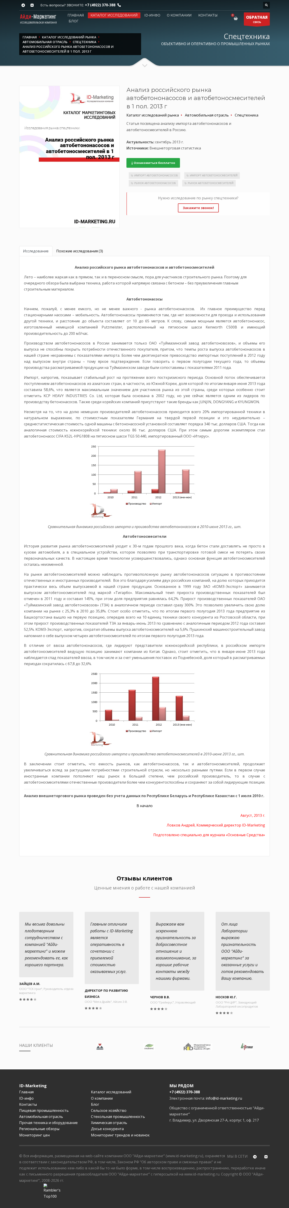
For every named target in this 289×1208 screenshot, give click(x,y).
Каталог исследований (114, 15)
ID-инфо (152, 15)
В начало (145, 805)
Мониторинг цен (34, 1135)
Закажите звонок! (198, 208)
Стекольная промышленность (118, 1116)
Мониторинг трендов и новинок (120, 1135)
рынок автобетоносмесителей (210, 183)
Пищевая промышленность (44, 1110)
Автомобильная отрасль (41, 1116)
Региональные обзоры (39, 1128)
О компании (179, 15)
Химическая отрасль (109, 1122)
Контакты (208, 15)
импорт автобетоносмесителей (214, 175)
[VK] (32, 5)
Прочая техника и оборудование (48, 1122)
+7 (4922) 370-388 (100, 4)
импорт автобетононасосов (156, 175)
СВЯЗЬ (257, 19)
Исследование (36, 251)
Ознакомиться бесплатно (154, 163)
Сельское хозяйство (108, 1110)
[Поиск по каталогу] (266, 5)
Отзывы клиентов (144, 878)
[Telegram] (23, 5)
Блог (73, 21)
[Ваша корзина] (236, 18)
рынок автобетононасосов (155, 183)
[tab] (35, 251)
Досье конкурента (107, 1128)
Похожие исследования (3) (79, 251)
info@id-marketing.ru (224, 1098)
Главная (76, 15)
